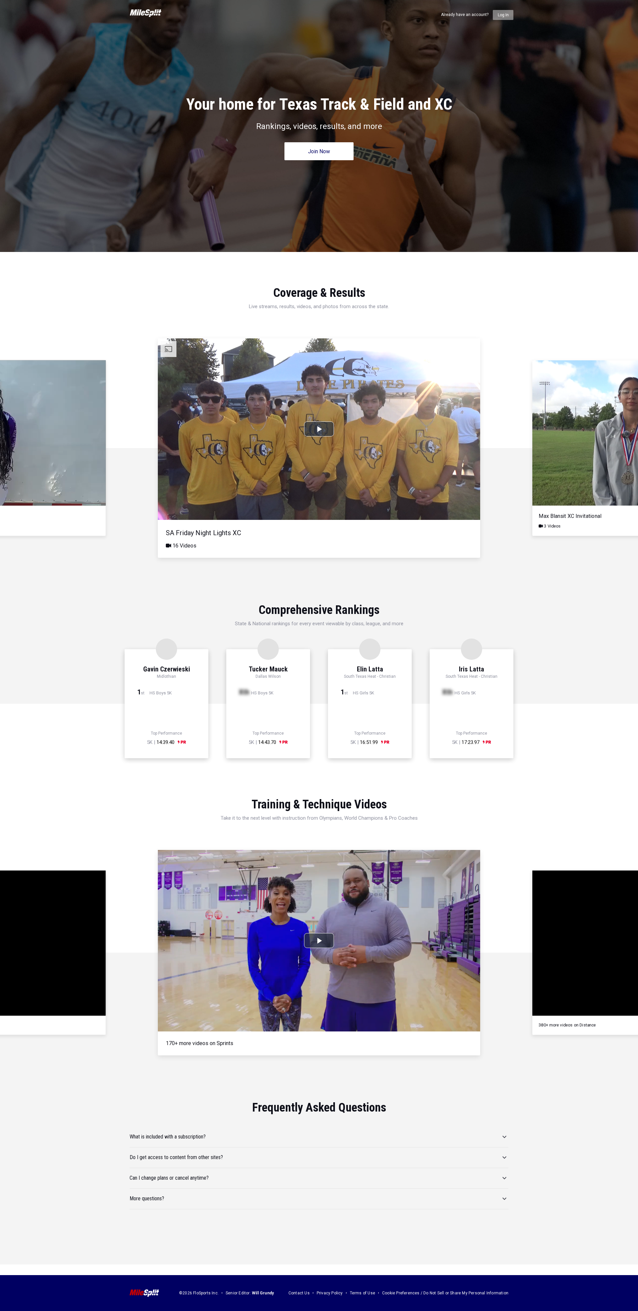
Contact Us (299, 1293)
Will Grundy (263, 1293)
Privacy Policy (330, 1293)
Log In (503, 15)
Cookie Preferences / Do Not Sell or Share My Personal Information (445, 1293)
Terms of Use (362, 1293)
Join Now (319, 151)
